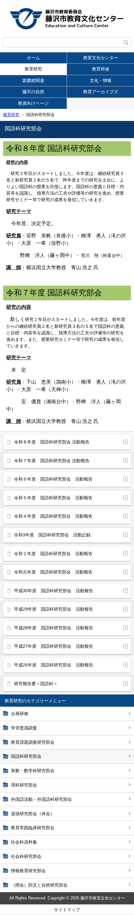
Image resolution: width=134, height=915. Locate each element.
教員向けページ (33, 103)
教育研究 (33, 68)
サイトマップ (67, 909)
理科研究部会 (24, 784)
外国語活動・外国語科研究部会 (41, 799)
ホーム (33, 57)
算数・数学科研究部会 (33, 770)
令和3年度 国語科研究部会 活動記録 (52, 534)
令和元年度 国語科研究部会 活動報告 (53, 571)
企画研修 (19, 713)
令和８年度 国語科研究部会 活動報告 (51, 441)
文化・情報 (101, 80)
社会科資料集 (24, 842)
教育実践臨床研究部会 (33, 827)
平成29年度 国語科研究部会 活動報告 (53, 609)
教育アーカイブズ (100, 91)
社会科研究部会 (26, 856)
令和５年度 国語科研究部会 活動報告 (53, 497)
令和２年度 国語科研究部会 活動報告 (53, 553)
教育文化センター (100, 57)
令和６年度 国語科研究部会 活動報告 (53, 479)
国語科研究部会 (26, 756)
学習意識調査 (24, 727)
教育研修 (100, 68)
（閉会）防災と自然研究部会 (39, 885)
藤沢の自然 (33, 91)
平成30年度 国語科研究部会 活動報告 (53, 590)
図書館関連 (33, 80)
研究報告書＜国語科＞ (36, 683)
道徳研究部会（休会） (33, 813)
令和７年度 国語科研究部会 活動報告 (51, 460)
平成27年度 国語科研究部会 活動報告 (53, 646)
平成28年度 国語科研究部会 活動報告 (53, 627)
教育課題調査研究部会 (33, 742)
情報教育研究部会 (28, 870)
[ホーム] (67, 18)
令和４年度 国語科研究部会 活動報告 (53, 516)
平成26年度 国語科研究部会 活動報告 (53, 664)
